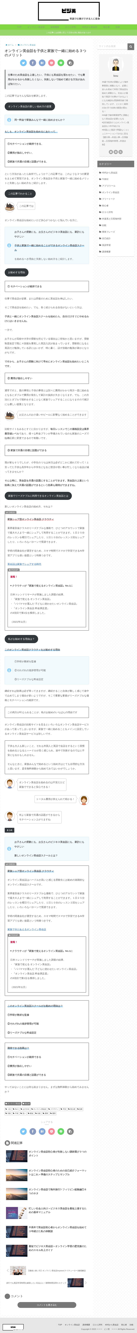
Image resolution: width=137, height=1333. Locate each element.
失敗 (9, 1113)
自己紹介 (106, 238)
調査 (46, 1113)
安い (24, 1113)
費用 (54, 1113)
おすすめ (26, 1109)
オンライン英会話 (14, 1104)
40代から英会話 (109, 172)
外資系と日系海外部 (111, 218)
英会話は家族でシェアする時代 (24, 564)
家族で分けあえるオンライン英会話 (26, 929)
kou (115, 75)
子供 (16, 1113)
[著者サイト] (111, 152)
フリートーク (108, 199)
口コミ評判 (107, 212)
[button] (131, 46)
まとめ (9, 830)
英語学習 (106, 245)
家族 (31, 1113)
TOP (60, 1325)
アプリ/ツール (108, 186)
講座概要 (106, 251)
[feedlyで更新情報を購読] (116, 152)
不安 (64, 1109)
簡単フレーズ (108, 232)
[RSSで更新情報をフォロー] (120, 152)
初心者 (27, 1104)
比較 (39, 1113)
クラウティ (54, 1109)
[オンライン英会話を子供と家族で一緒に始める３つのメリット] (42, 62)
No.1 (16, 1109)
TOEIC (105, 179)
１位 (9, 1109)
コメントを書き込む (47, 1305)
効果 (80, 1109)
